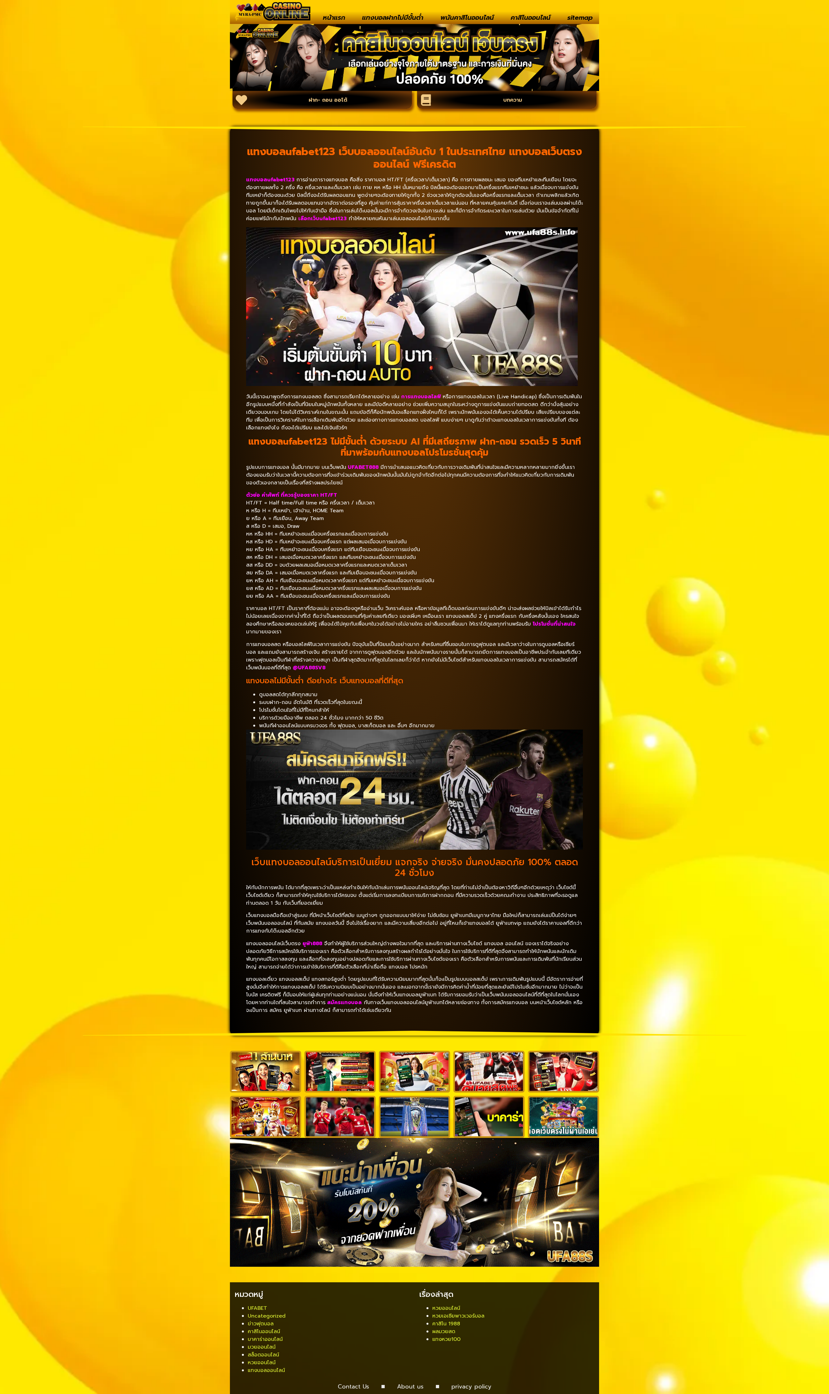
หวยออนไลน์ (262, 1362)
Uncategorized (267, 1316)
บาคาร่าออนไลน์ (265, 1339)
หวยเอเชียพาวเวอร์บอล (458, 1316)
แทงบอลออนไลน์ (266, 1370)
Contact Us (353, 1386)
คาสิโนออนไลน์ (531, 17)
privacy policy (471, 1386)
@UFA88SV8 (309, 668)
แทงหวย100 (446, 1339)
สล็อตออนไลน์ (263, 1355)
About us (410, 1386)
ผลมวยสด (443, 1331)
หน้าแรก (334, 17)
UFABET (257, 1308)
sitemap (580, 17)
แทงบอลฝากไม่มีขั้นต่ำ (392, 17)
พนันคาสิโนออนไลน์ (467, 17)
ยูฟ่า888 (312, 943)
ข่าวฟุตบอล (261, 1324)
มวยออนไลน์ (262, 1347)
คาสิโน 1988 (446, 1324)
